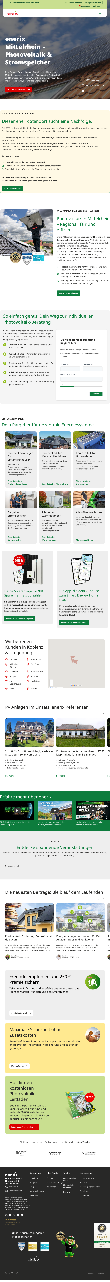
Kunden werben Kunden (69, 1173)
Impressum (84, 1188)
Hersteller (34, 1188)
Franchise (84, 1184)
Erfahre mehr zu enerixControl (74, 622)
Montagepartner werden (90, 1180)
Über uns (50, 1171)
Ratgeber (34, 1176)
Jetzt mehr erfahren (12, 188)
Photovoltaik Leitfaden (68, 1179)
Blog (32, 1180)
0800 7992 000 (92, 79)
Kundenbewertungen (55, 1176)
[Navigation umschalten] (100, 12)
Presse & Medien (87, 1171)
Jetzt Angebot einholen (68, 293)
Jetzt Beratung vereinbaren (18, 89)
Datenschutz (91, 1267)
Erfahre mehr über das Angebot (19, 619)
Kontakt (66, 1185)
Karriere (83, 1176)
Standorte (34, 1171)
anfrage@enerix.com (95, 85)
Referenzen (51, 1180)
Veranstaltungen (37, 1184)
